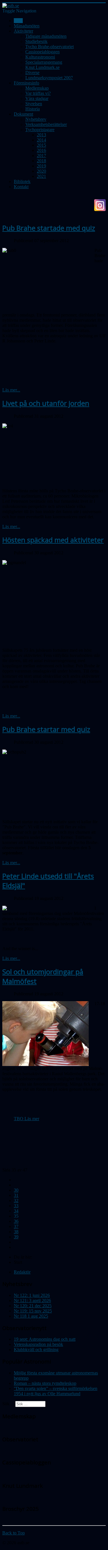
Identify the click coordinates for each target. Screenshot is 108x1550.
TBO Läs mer (26, 1118)
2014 (41, 140)
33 (16, 1205)
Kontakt (21, 186)
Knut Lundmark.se (42, 67)
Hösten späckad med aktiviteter (53, 540)
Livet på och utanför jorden (45, 403)
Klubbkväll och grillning (36, 1349)
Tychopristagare (39, 129)
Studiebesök (36, 41)
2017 (41, 155)
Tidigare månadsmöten (46, 36)
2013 (41, 134)
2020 (41, 171)
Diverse (32, 72)
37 (16, 1226)
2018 (41, 160)
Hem (18, 20)
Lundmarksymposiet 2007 (49, 77)
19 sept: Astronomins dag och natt (44, 1339)
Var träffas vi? (38, 93)
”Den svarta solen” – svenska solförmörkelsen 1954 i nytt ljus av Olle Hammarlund (55, 1391)
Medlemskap (37, 88)
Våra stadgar (36, 98)
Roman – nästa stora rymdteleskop (45, 1383)
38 (16, 1231)
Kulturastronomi (40, 56)
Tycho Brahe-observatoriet (49, 46)
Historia (32, 108)
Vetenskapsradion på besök (38, 1344)
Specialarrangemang (43, 62)
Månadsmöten (26, 25)
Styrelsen (33, 103)
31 (16, 1195)
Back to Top (13, 1532)
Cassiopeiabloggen (42, 51)
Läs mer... (11, 389)
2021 (41, 176)
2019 (41, 165)
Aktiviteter (23, 31)
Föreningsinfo (26, 82)
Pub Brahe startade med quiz (48, 228)
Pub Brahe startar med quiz (46, 729)
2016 (41, 150)
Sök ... (8, 1403)
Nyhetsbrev (35, 119)
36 (16, 1221)
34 (16, 1210)
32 (16, 1200)
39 (16, 1236)
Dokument (23, 114)
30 (16, 1190)
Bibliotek (22, 181)
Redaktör (22, 1272)
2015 (41, 145)
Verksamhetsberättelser (46, 124)
